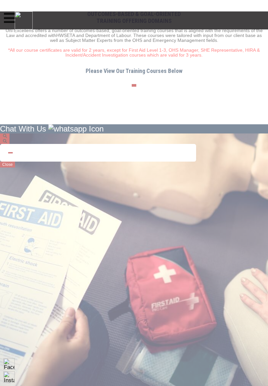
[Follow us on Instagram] (9, 377)
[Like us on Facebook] (9, 364)
